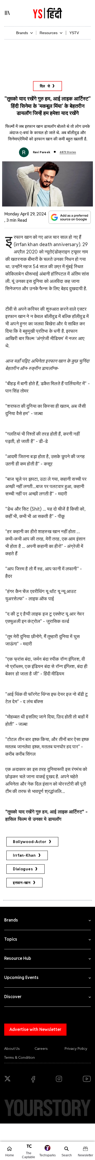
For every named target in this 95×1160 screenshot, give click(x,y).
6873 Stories (68, 152)
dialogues (23, 869)
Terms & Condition (19, 1057)
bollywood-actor (29, 841)
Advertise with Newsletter (35, 1029)
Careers (41, 1048)
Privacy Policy (76, 1048)
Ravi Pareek (41, 152)
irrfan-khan (24, 855)
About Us (12, 1048)
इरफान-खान (22, 882)
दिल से (45, 86)
